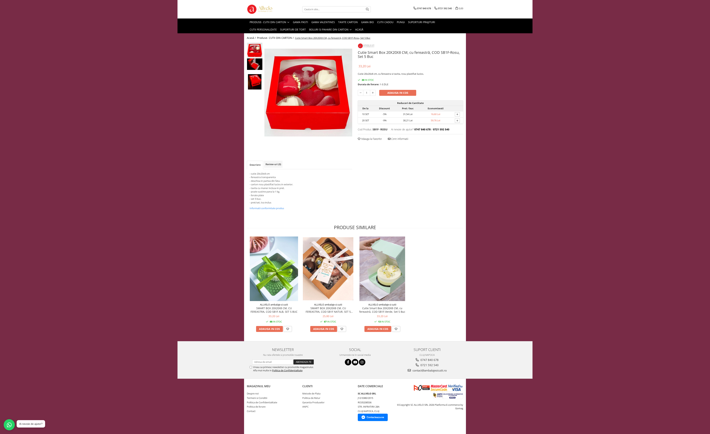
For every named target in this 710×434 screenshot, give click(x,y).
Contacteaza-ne (375, 417)
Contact (251, 411)
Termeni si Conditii (257, 398)
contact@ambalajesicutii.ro (429, 370)
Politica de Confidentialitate (287, 370)
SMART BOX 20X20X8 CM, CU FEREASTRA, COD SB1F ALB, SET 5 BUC (274, 309)
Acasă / (251, 38)
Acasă (359, 29)
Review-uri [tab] (273, 164)
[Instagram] (362, 362)
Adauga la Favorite (371, 139)
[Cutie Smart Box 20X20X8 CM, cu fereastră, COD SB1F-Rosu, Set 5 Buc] (308, 92)
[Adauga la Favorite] (287, 329)
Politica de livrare (256, 406)
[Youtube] (355, 362)
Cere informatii (399, 139)
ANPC (305, 406)
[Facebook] (348, 362)
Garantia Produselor (313, 402)
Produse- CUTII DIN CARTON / (275, 38)
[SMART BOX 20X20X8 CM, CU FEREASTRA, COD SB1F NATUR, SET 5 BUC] (328, 269)
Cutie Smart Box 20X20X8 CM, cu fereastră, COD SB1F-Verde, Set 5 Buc (382, 309)
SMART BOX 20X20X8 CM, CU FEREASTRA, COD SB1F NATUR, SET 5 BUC (328, 309)
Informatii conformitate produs (267, 208)
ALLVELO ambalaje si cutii (274, 304)
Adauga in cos (397, 92)
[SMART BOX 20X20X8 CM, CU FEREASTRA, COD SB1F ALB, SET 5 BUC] (274, 269)
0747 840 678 (429, 360)
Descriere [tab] (255, 164)
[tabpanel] (308, 92)
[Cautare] (367, 9)
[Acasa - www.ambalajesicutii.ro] (265, 9)
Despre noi (253, 393)
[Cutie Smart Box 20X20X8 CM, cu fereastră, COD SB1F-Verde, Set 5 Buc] (382, 269)
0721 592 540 (429, 365)
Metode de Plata (311, 393)
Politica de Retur (311, 398)
